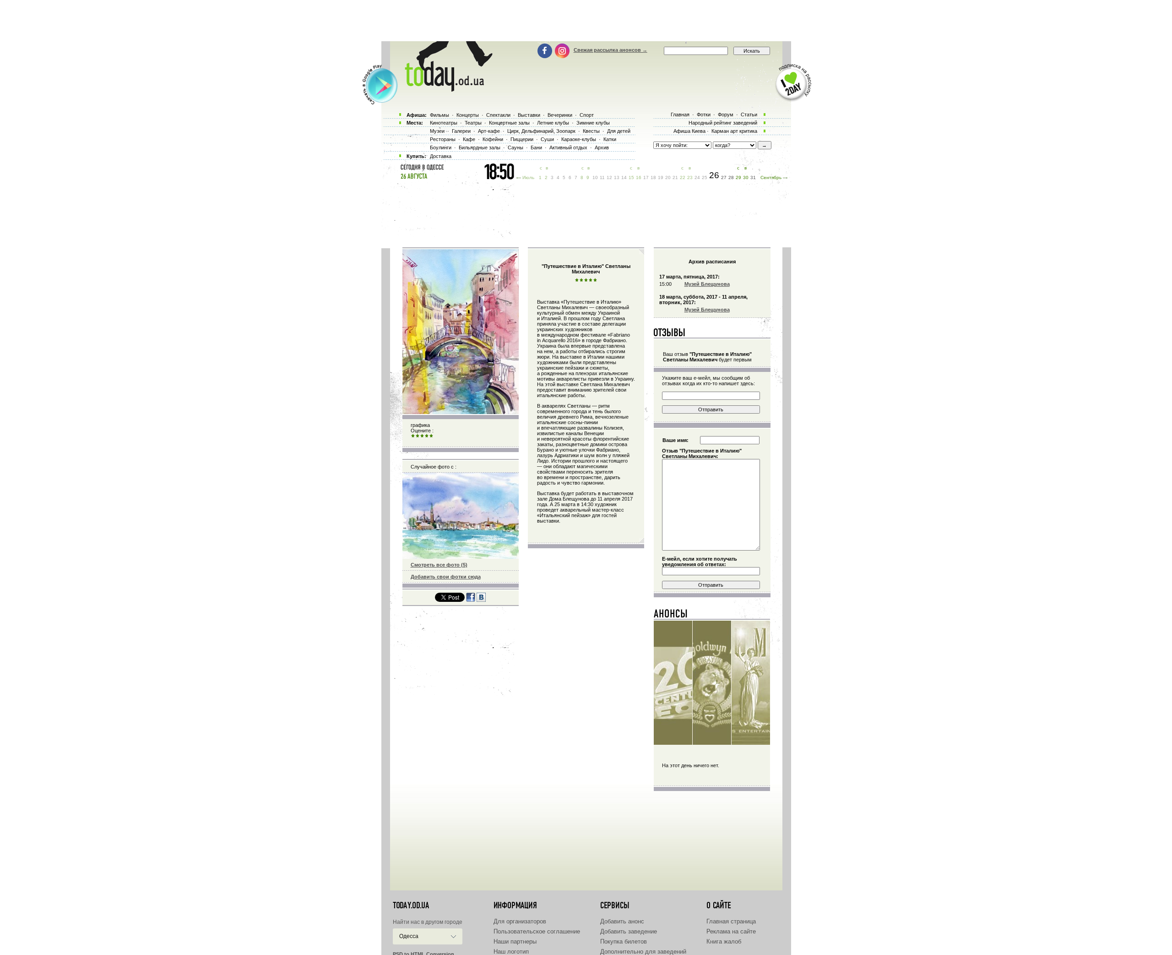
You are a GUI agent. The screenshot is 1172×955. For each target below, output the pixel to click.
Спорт (587, 115)
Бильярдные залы (479, 147)
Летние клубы (553, 123)
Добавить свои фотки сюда (446, 576)
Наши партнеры (515, 941)
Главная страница (731, 921)
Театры (473, 123)
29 (738, 177)
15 (631, 177)
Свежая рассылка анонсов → (610, 50)
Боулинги (440, 147)
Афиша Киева (689, 131)
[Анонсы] (671, 615)
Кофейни (493, 139)
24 (697, 177)
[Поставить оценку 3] (422, 436)
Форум (725, 114)
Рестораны (443, 139)
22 (682, 177)
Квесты (591, 131)
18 (653, 177)
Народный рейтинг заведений (723, 123)
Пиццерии (521, 139)
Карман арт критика (734, 131)
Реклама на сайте (731, 931)
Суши (547, 139)
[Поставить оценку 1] (413, 436)
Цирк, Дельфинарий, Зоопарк (541, 131)
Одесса (408, 936)
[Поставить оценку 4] (427, 436)
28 (731, 177)
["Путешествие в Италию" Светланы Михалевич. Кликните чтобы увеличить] (460, 412)
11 (602, 177)
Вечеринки (560, 115)
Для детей (618, 131)
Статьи (749, 114)
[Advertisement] (586, 20)
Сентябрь (770, 177)
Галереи (461, 131)
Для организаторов (520, 921)
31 (753, 177)
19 (660, 177)
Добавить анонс (622, 921)
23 (690, 177)
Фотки (704, 114)
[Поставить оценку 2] (417, 436)
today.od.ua (411, 905)
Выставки (529, 115)
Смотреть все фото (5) (439, 565)
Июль (528, 177)
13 (616, 177)
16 (638, 177)
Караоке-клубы (578, 139)
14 (624, 177)
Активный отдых (568, 147)
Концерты (467, 115)
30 (746, 177)
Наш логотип (511, 951)
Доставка (440, 156)
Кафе (469, 139)
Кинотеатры (443, 123)
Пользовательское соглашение (537, 931)
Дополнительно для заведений (643, 951)
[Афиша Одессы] (444, 89)
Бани (536, 147)
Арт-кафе (489, 131)
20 (668, 177)
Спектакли (498, 115)
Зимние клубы (593, 123)
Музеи (437, 131)
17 (646, 177)
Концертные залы (509, 123)
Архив (602, 147)
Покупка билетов (623, 941)
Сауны (515, 147)
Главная (680, 114)
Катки (609, 139)
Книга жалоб (723, 941)
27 (724, 177)
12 (609, 177)
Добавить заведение (628, 931)
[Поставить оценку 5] (431, 436)
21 (675, 177)
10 (595, 177)
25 (704, 177)
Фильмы (439, 115)
